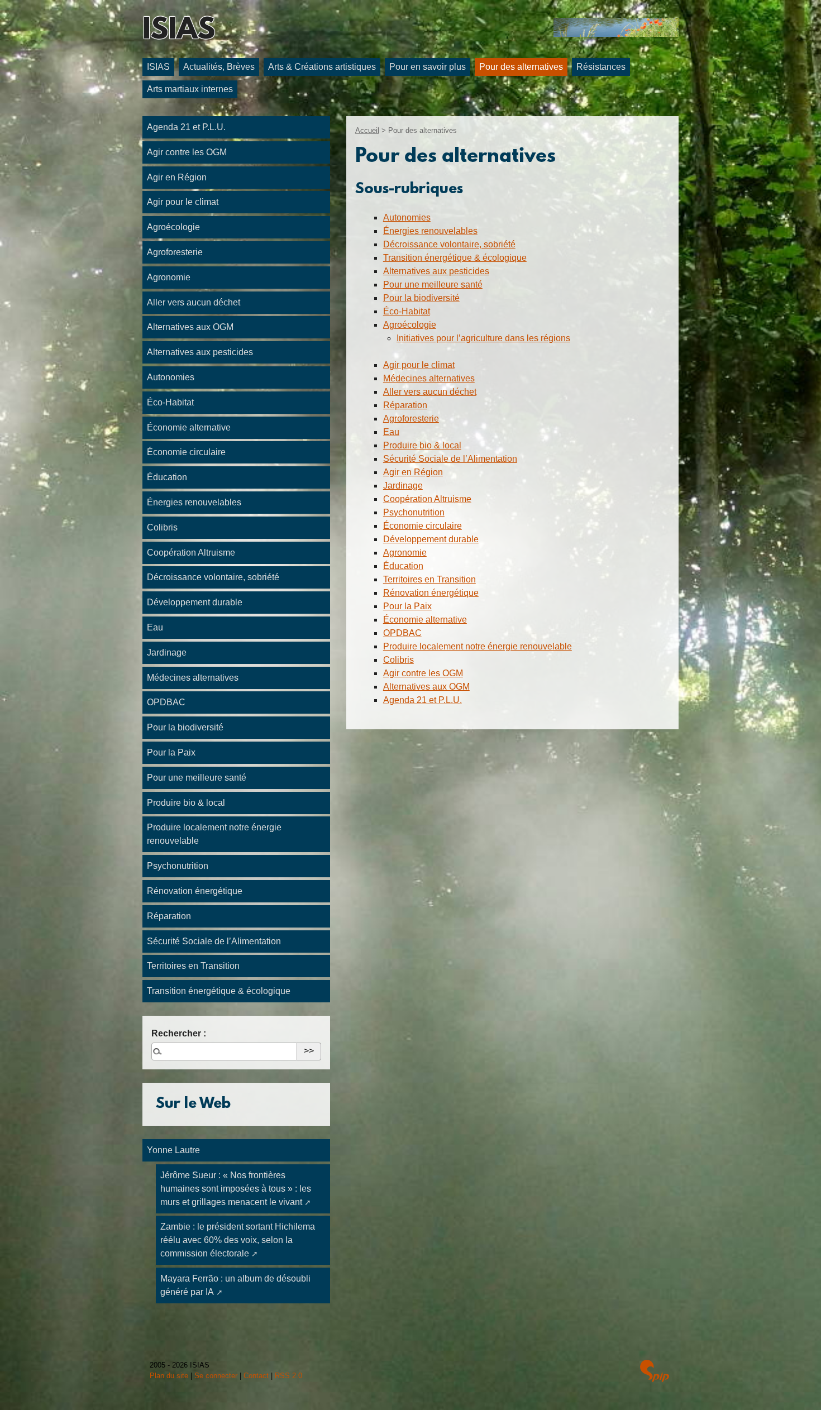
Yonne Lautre (173, 1150)
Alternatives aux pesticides (436, 271)
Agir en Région (413, 472)
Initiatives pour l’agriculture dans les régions (483, 338)
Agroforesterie (411, 418)
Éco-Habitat (406, 311)
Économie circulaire (422, 525)
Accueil (367, 130)
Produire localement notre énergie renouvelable (477, 646)
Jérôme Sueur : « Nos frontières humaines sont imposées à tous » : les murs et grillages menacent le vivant (235, 1188)
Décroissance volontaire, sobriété (449, 244)
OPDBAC (402, 633)
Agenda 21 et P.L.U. (422, 700)
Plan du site (169, 1375)
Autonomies (407, 217)
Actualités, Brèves (219, 66)
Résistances (601, 66)
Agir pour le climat (419, 365)
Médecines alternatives (429, 378)
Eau (391, 432)
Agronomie (405, 552)
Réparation (405, 405)
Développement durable (431, 539)
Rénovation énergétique (431, 593)
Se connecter (215, 1375)
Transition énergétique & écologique (455, 257)
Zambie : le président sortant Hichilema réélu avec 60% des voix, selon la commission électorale (237, 1240)
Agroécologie (409, 324)
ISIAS (178, 31)
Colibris (398, 660)
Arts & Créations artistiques (322, 66)
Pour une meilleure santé (433, 284)
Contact (256, 1375)
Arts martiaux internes (190, 89)
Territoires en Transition (429, 579)
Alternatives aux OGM (426, 686)
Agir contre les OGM (423, 673)
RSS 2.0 (288, 1375)
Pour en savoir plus (427, 66)
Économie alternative (425, 619)
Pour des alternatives (521, 66)
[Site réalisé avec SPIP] (654, 1372)
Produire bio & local (422, 445)
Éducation (403, 566)
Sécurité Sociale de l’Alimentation (450, 458)
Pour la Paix (407, 606)
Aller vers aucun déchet (429, 391)
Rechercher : (178, 1033)
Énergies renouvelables (430, 231)
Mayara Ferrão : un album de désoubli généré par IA (235, 1285)
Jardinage (403, 485)
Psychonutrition (414, 512)
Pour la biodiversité (421, 298)
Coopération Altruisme (427, 499)
